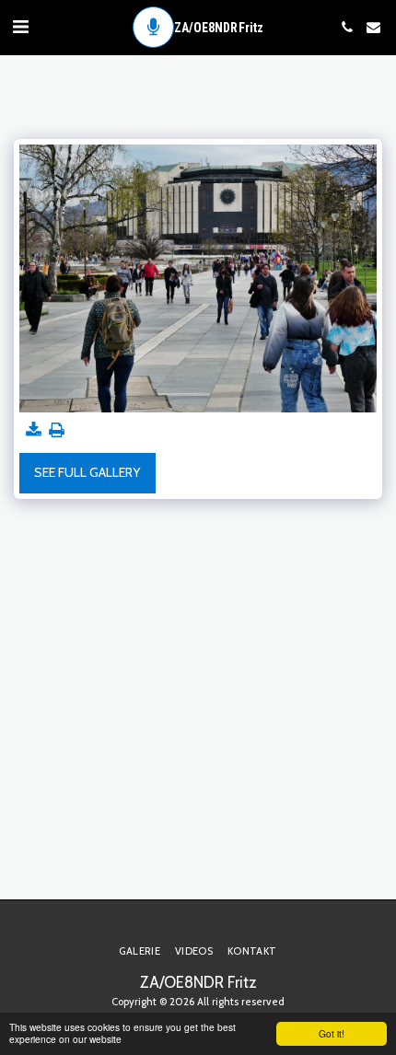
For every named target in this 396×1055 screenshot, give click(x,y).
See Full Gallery (87, 472)
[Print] (57, 430)
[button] (20, 26)
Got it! (331, 1033)
